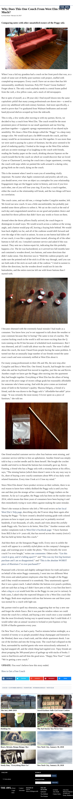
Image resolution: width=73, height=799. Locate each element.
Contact (21, 788)
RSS (13, 792)
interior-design (39, 688)
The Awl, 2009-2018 (9, 710)
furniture (28, 688)
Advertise (22, 790)
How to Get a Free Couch (13, 671)
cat (17, 591)
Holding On (5, 729)
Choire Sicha (57, 794)
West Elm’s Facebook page (38, 530)
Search (54, 775)
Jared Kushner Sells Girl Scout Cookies (53, 710)
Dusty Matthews (68, 795)
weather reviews (43, 744)
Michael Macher (68, 792)
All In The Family (43, 707)
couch (4, 688)
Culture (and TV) (6, 762)
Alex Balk (56, 792)
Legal (13, 790)
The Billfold (44, 794)
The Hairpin (44, 796)
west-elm (50, 688)
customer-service (16, 688)
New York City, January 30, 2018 (50, 747)
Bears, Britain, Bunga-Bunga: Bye (15, 747)
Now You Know (42, 726)
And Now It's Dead (6, 707)
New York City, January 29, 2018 (50, 765)
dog (10, 591)
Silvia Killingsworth (32, 791)
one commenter (38, 553)
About (13, 788)
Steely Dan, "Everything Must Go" (15, 765)
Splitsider (43, 792)
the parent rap (5, 726)
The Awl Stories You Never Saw (50, 729)
